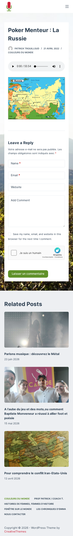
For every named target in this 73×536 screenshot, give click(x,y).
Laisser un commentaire (28, 273)
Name (16, 163)
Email (15, 175)
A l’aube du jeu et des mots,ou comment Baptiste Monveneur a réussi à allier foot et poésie (35, 413)
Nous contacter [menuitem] (14, 514)
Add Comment (20, 200)
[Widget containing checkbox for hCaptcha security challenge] (36, 253)
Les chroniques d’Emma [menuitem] (51, 509)
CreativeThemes (15, 531)
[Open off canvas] (67, 6)
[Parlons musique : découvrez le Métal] (36, 330)
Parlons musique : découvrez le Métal (31, 354)
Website (16, 187)
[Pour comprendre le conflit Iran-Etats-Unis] (36, 449)
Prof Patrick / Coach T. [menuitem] (49, 498)
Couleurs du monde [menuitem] (17, 498)
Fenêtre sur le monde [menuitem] (18, 509)
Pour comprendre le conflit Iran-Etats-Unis (35, 473)
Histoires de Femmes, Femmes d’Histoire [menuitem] (29, 503)
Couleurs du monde (20, 52)
